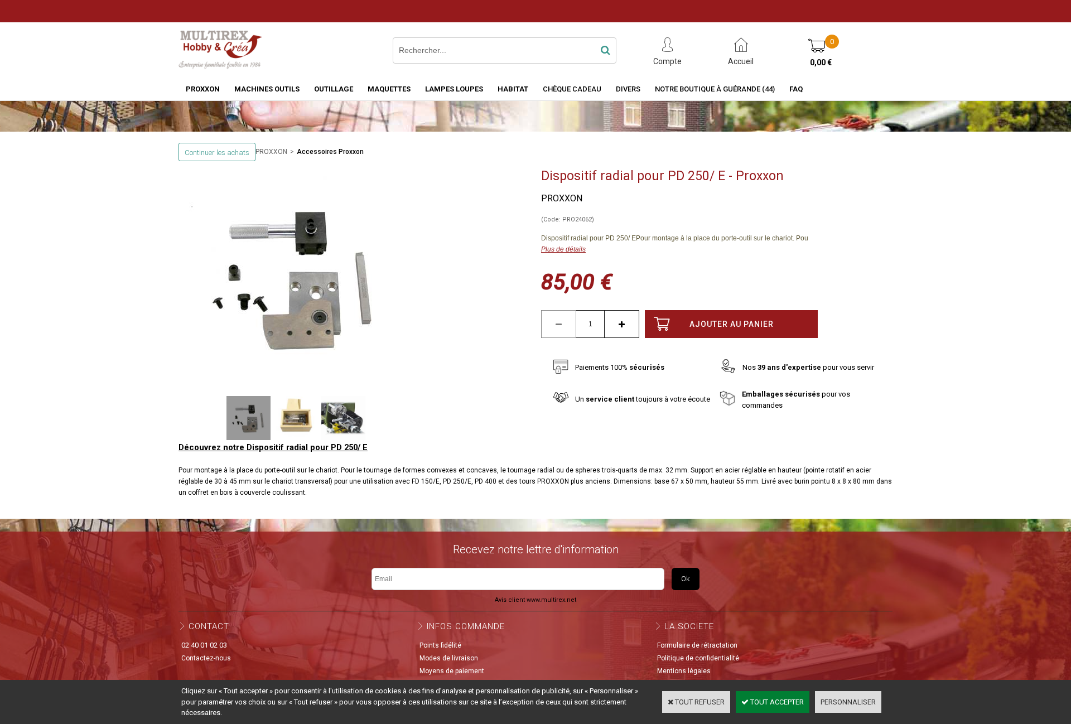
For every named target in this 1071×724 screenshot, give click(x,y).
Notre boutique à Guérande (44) (715, 89)
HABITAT (513, 89)
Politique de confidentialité (698, 658)
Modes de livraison (448, 658)
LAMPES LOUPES (454, 89)
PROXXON (203, 89)
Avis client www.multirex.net (535, 600)
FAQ (796, 89)
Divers (628, 89)
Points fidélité (440, 645)
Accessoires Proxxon (330, 152)
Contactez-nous (206, 658)
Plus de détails (563, 249)
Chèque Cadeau (572, 89)
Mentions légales (684, 671)
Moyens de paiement (451, 671)
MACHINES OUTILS (267, 89)
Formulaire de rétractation (697, 645)
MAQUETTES (389, 89)
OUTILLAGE (333, 89)
